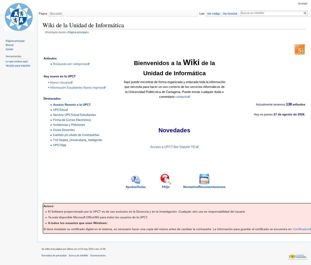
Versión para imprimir (18, 65)
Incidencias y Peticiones (69, 124)
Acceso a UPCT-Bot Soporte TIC (173, 147)
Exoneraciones (98, 255)
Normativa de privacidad (53, 255)
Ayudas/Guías (136, 187)
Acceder (303, 3)
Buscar (10, 45)
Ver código (213, 13)
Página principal (77, 32)
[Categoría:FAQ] (166, 179)
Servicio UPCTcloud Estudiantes (74, 114)
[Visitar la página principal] (19, 17)
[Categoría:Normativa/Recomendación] (204, 179)
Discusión (56, 13)
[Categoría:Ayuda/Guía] (135, 179)
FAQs (166, 187)
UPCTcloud (60, 109)
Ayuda (9, 49)
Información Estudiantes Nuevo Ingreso (76, 87)
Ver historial (230, 13)
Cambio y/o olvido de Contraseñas (76, 135)
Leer (202, 13)
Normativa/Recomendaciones (204, 187)
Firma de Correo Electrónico (72, 120)
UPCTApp (59, 145)
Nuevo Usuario (60, 82)
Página (43, 13)
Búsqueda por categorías (70, 64)
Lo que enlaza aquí (17, 61)
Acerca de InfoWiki (78, 255)
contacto (181, 96)
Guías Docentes (64, 129)
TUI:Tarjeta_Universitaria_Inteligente (77, 140)
